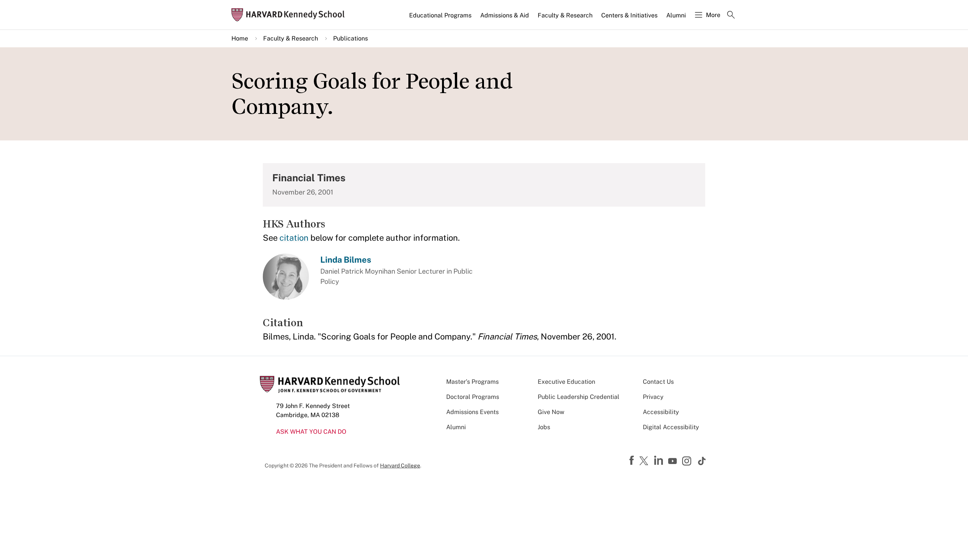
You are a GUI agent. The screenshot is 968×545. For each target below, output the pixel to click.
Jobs (544, 427)
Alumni (676, 15)
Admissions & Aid (504, 15)
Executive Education (566, 381)
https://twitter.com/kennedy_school (645, 461)
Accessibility (661, 412)
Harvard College (400, 465)
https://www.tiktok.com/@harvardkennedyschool (702, 461)
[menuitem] (440, 18)
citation (294, 238)
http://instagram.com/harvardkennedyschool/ (687, 461)
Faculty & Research (565, 15)
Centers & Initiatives (629, 15)
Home (239, 38)
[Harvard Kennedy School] (290, 15)
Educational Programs (440, 15)
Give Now (551, 412)
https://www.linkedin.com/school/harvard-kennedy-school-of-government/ (659, 460)
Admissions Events (472, 412)
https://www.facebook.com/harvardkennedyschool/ (632, 460)
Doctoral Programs (472, 396)
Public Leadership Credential (578, 396)
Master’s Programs (472, 381)
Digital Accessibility (671, 427)
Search (731, 15)
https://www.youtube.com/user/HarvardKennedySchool (673, 461)
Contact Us (658, 381)
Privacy (653, 396)
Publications (350, 38)
